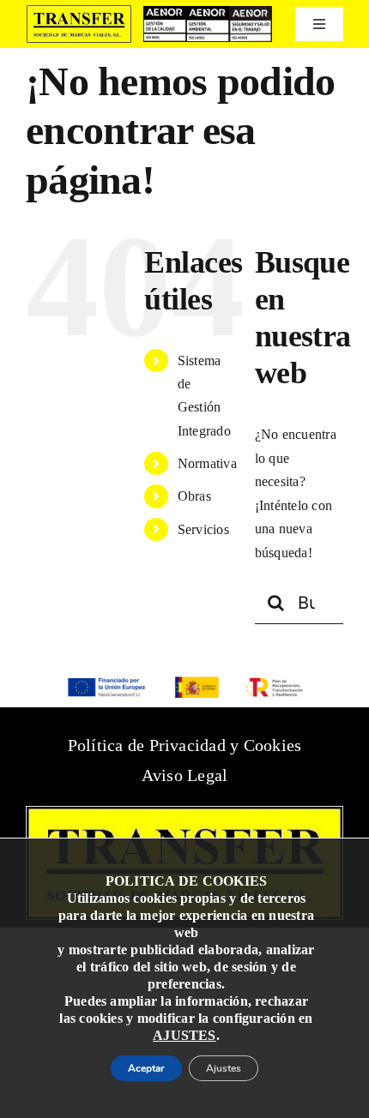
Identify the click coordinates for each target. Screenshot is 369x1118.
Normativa (207, 463)
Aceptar (131, 1064)
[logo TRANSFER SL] (78, 11)
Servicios (203, 529)
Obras (194, 496)
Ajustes (240, 1064)
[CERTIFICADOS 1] (164, 12)
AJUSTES (184, 1026)
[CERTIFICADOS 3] (250, 12)
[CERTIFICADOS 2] (207, 12)
